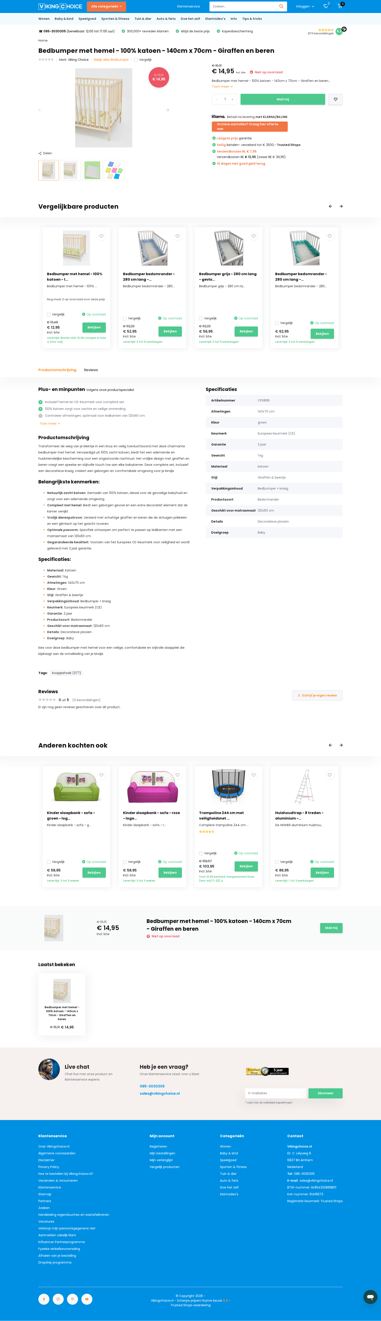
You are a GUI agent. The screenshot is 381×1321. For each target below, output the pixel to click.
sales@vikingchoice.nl (160, 1093)
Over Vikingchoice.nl (53, 1146)
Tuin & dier (142, 19)
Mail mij (283, 99)
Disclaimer (46, 1160)
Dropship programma (54, 1262)
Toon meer (221, 86)
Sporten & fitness (115, 19)
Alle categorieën (104, 6)
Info (234, 19)
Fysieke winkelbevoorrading (59, 1249)
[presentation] (39, 110)
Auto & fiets (166, 19)
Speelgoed (87, 19)
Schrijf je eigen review (319, 695)
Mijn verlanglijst (161, 1160)
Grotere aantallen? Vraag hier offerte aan (247, 126)
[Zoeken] (281, 6)
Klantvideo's (215, 19)
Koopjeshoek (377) (66, 673)
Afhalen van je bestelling (57, 1255)
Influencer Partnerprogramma (61, 1242)
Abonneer (326, 1093)
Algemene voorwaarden (56, 1153)
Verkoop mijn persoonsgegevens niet (66, 1228)
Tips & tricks (252, 19)
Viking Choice (78, 59)
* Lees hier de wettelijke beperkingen (268, 1102)
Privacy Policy (48, 1167)
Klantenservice (188, 6)
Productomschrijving (57, 369)
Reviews (91, 369)
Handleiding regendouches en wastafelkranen (73, 1214)
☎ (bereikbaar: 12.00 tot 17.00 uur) (77, 31)
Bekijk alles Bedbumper (111, 59)
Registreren (158, 1146)
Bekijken (94, 327)
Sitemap (44, 1194)
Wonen (44, 19)
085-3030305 (152, 1086)
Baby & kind (64, 19)
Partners (44, 1201)
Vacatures (46, 1221)
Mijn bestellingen (162, 1153)
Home (43, 40)
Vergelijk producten (164, 1167)
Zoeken (44, 1208)
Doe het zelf (190, 19)
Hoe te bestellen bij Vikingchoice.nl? (65, 1174)
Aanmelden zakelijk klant (57, 1235)
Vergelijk (145, 59)
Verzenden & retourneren (58, 1180)
